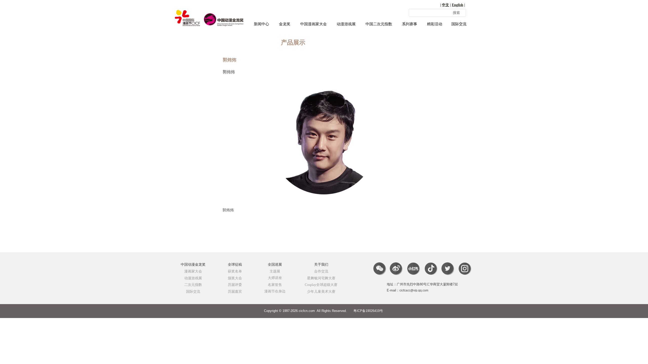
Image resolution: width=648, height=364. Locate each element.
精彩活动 (434, 24)
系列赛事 (409, 24)
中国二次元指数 (379, 24)
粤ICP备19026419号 (368, 311)
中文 (445, 5)
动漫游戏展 (346, 24)
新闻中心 (261, 24)
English (457, 5)
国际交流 (459, 24)
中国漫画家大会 (313, 24)
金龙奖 (284, 24)
